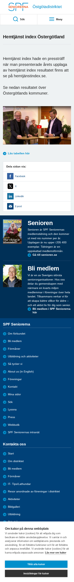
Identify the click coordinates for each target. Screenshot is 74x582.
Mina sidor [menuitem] (14, 394)
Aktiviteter (14, 499)
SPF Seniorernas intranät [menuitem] (23, 432)
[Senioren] (12, 231)
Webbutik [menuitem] (14, 424)
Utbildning (14, 514)
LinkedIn (19, 196)
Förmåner (14, 348)
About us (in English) (21, 371)
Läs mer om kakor (55, 552)
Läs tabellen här (19, 153)
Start (11, 453)
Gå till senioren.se (45, 254)
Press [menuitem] (11, 417)
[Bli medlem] (12, 276)
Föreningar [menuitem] (15, 379)
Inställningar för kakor (36, 573)
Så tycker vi (15, 363)
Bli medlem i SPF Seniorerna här (51, 310)
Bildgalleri (14, 506)
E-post (18, 206)
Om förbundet (16, 333)
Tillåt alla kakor (36, 564)
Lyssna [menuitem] (12, 409)
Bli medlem (15, 341)
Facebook (20, 176)
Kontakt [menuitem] (12, 386)
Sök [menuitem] (22, 19)
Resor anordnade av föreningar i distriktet (34, 491)
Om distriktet (16, 461)
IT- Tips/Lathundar (19, 484)
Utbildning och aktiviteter (23, 356)
